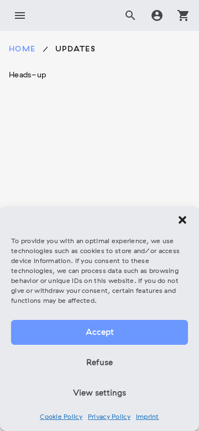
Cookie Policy (61, 417)
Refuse (99, 363)
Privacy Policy (109, 417)
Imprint (147, 417)
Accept (100, 333)
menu (20, 15)
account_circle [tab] (157, 15)
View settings (99, 393)
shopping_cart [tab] (183, 15)
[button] (182, 219)
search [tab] (130, 15)
